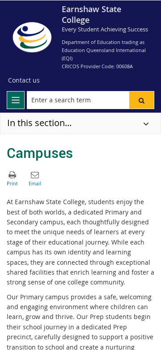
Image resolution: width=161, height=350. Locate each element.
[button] (141, 100)
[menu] (16, 100)
